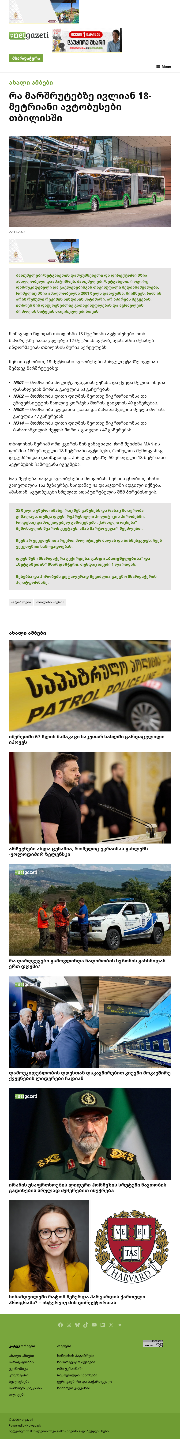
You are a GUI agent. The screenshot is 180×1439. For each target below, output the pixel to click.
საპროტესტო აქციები (76, 1362)
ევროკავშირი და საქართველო (84, 1381)
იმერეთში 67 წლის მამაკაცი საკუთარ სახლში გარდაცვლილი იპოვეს (87, 739)
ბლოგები (17, 1394)
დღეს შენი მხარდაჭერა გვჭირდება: (53, 558)
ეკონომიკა (18, 1368)
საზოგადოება (21, 1362)
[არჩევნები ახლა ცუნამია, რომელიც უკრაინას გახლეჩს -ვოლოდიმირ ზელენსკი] (90, 798)
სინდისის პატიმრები (75, 1355)
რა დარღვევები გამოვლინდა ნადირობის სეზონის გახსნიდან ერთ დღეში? (87, 963)
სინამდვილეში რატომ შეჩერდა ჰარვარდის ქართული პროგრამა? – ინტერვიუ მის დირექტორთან (77, 1299)
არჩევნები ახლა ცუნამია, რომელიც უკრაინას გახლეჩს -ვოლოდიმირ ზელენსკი (78, 851)
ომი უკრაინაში (70, 1368)
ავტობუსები (21, 602)
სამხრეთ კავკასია (25, 1388)
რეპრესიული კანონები (77, 1375)
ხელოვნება (19, 1381)
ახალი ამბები (31, 82)
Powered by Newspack (25, 1426)
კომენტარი (19, 1375)
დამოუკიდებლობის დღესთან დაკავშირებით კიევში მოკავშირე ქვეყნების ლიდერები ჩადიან (90, 1075)
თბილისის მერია (50, 602)
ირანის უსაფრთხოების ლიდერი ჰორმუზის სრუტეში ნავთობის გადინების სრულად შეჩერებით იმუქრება (87, 1187)
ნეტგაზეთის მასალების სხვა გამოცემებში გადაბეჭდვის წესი (59, 1431)
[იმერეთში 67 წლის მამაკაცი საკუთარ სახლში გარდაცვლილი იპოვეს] (90, 686)
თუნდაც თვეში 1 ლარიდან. (108, 564)
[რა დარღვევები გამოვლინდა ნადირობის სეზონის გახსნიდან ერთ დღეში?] (90, 910)
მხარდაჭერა (26, 58)
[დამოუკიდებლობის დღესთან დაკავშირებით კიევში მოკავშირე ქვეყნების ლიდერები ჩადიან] (90, 1022)
